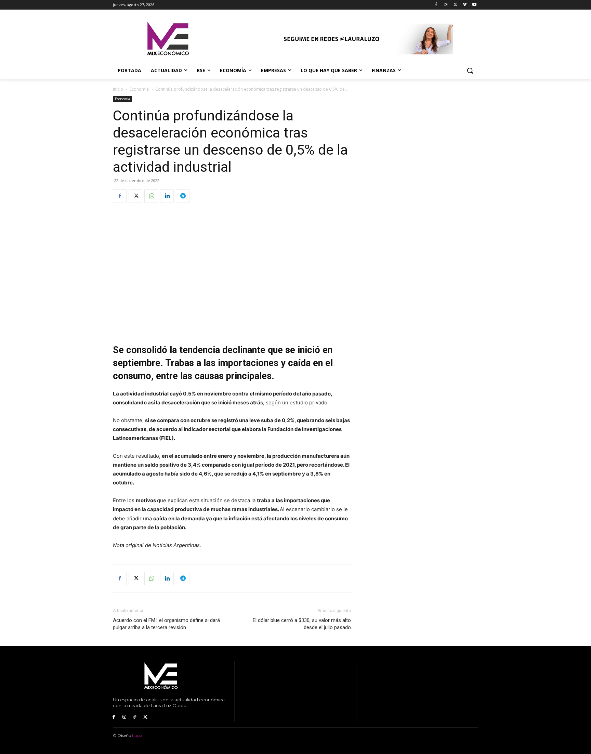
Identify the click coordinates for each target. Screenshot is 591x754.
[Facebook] (436, 5)
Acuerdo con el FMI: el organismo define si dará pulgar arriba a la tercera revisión (166, 623)
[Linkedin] (167, 196)
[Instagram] (446, 5)
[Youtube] (474, 5)
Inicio (118, 89)
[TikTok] (135, 717)
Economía (139, 89)
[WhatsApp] (151, 196)
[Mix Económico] (167, 39)
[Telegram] (182, 196)
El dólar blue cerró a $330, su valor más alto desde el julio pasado (302, 623)
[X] (455, 5)
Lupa (137, 735)
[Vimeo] (465, 5)
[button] (470, 70)
